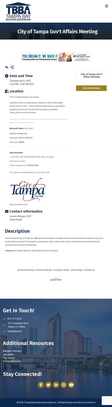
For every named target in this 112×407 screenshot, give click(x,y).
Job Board (8, 354)
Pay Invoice (9, 357)
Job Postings (77, 270)
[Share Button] (12, 67)
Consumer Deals (61, 270)
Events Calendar (44, 270)
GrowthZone (89, 402)
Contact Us (89, 270)
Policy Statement (11, 361)
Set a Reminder (91, 88)
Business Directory (26, 270)
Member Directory (12, 351)
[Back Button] (6, 68)
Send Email (16, 219)
